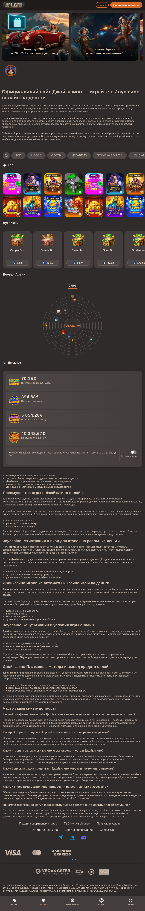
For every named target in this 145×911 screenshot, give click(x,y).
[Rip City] (74, 183)
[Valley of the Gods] (32, 206)
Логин (102, 5)
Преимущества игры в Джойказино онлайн (31, 475)
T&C (10, 455)
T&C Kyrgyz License (77, 823)
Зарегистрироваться (126, 5)
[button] (72, 155)
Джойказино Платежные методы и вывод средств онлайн (39, 486)
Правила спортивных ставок (38, 823)
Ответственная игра (44, 830)
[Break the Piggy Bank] (12, 206)
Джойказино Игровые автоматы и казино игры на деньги (38, 481)
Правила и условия (109, 823)
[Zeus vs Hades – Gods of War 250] (74, 206)
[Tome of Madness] (32, 183)
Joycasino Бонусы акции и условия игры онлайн (34, 484)
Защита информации (79, 830)
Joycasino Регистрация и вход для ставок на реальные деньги (42, 478)
